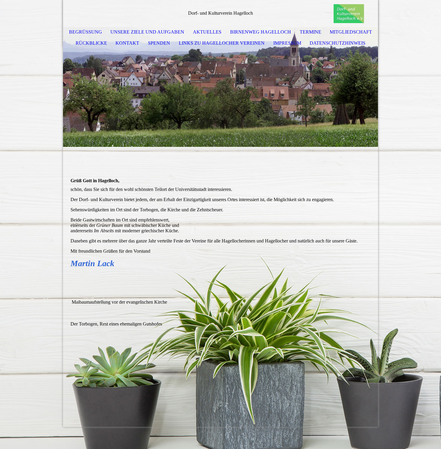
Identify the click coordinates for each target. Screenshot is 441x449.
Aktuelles (207, 31)
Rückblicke (91, 43)
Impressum (287, 43)
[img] (355, 13)
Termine (310, 31)
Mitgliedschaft (351, 31)
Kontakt (127, 43)
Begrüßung (85, 31)
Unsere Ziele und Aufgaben (147, 31)
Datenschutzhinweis (337, 43)
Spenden (159, 43)
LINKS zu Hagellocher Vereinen (222, 43)
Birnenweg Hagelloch (260, 31)
